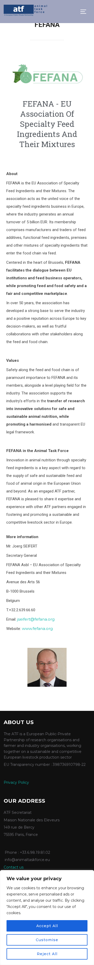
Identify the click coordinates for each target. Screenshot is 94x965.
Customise (47, 940)
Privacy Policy (16, 782)
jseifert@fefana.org (36, 619)
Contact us (14, 867)
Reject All (47, 954)
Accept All (47, 926)
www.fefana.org (37, 628)
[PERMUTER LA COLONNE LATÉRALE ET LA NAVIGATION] (85, 11)
